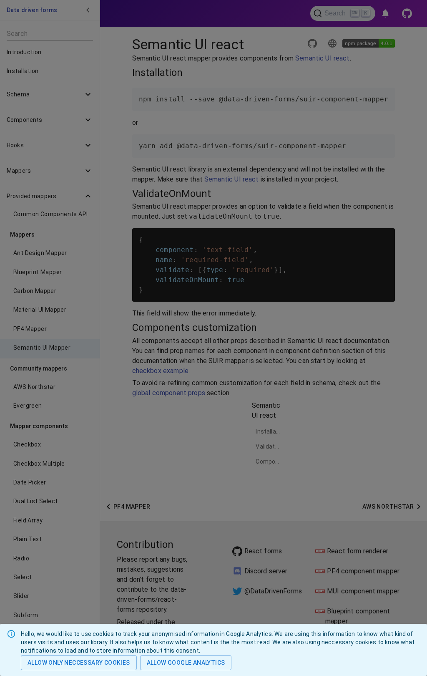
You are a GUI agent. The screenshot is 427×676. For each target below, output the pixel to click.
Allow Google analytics (186, 662)
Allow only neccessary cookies (79, 662)
